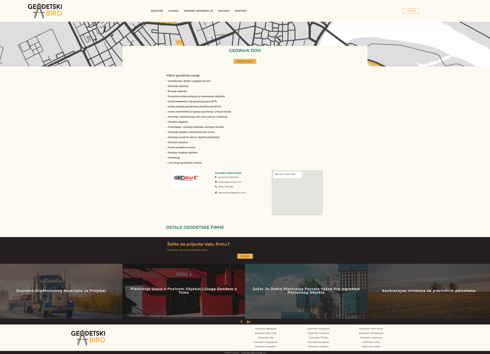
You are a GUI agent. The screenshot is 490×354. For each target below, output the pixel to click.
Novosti (224, 10)
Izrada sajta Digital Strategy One (253, 353)
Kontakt (241, 10)
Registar (157, 10)
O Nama (173, 10)
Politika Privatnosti (231, 353)
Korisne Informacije (198, 10)
